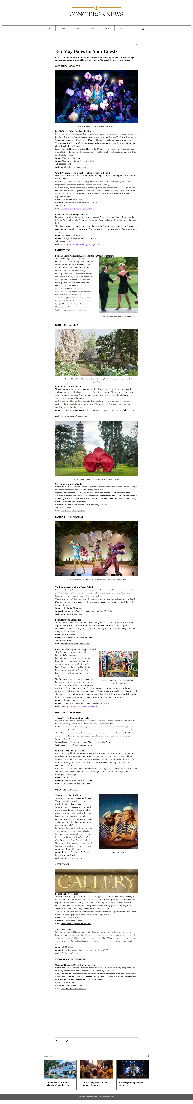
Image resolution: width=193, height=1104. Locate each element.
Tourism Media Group (108, 1096)
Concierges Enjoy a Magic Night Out (131, 1084)
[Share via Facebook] (56, 1041)
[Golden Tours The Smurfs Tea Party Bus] (60, 1069)
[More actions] (136, 45)
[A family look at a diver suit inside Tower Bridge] (96, 1069)
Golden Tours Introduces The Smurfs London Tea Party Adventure (58, 1084)
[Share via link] (67, 1041)
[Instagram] (142, 29)
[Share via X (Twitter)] (62, 1041)
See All (146, 1056)
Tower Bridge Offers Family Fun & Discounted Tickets (95, 1084)
